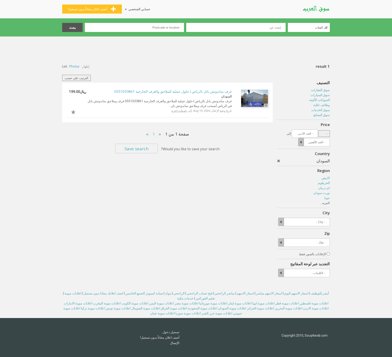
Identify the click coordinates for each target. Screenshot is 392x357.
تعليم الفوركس (205, 298)
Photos (74, 66)
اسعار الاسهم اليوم (296, 293)
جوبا (327, 198)
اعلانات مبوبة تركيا (93, 308)
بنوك (168, 293)
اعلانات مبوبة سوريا (188, 313)
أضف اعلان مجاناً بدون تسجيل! (159, 337)
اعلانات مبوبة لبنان (240, 303)
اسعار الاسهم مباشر (269, 293)
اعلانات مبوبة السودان (232, 308)
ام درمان (324, 188)
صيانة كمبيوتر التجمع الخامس (144, 293)
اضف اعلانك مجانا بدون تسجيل (103, 293)
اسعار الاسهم (245, 293)
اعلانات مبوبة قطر (287, 303)
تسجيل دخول (170, 332)
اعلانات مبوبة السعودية (202, 308)
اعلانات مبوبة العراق (174, 308)
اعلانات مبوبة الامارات (78, 303)
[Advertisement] (196, 49)
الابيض (325, 178)
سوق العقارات (320, 90)
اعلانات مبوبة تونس (118, 308)
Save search (137, 148)
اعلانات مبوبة (72, 293)
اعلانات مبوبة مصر (186, 303)
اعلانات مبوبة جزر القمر (216, 313)
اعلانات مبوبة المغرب (107, 303)
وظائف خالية (321, 105)
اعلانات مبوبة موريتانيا (213, 303)
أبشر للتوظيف (320, 293)
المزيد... (325, 203)
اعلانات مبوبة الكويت (134, 303)
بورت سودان (321, 193)
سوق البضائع (322, 115)
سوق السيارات (320, 95)
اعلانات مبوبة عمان (162, 313)
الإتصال (174, 343)
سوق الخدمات (320, 110)
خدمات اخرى (179, 110)
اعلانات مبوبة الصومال (145, 308)
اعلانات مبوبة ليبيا (263, 303)
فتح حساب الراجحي (200, 293)
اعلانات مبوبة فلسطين (313, 303)
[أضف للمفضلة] (77, 111)
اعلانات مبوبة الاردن (316, 308)
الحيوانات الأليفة (319, 100)
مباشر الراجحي (225, 293)
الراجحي (179, 293)
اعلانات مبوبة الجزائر (260, 308)
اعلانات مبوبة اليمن (161, 303)
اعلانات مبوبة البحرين (288, 308)
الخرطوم (324, 183)
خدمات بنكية (185, 298)
